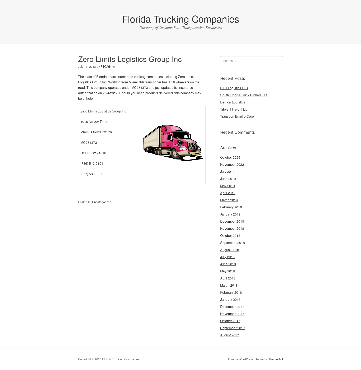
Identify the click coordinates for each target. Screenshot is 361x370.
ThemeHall (275, 359)
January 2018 (230, 299)
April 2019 (227, 192)
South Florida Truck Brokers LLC (244, 95)
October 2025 (230, 157)
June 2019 (228, 178)
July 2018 (227, 256)
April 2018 (227, 278)
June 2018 (228, 264)
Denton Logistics (232, 102)
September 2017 (232, 327)
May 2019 (227, 185)
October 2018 (230, 235)
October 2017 (230, 320)
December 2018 (232, 221)
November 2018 (232, 228)
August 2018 (229, 249)
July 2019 (227, 171)
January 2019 (230, 214)
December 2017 (232, 306)
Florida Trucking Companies (180, 18)
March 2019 (229, 200)
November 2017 (232, 313)
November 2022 (232, 164)
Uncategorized (101, 202)
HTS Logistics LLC (234, 87)
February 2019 (231, 207)
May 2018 (227, 271)
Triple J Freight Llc (233, 109)
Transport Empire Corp (237, 116)
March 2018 (229, 285)
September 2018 (232, 242)
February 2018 (231, 292)
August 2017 (229, 335)
